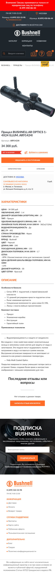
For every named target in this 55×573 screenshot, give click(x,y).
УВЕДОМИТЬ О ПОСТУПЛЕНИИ (27, 160)
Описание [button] (41, 169)
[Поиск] (4, 53)
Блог (10, 543)
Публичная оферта (16, 529)
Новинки (41, 41)
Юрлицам (27, 41)
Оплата (11, 507)
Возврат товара (15, 511)
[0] (49, 53)
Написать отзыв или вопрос (27, 403)
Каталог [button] (13, 41)
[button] (13, 19)
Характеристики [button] (14, 169)
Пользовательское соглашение (21, 533)
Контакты (27, 46)
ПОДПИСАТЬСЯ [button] (27, 458)
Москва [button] (20, 177)
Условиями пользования (32, 466)
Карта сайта (13, 525)
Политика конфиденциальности (22, 551)
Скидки (11, 547)
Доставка (12, 503)
